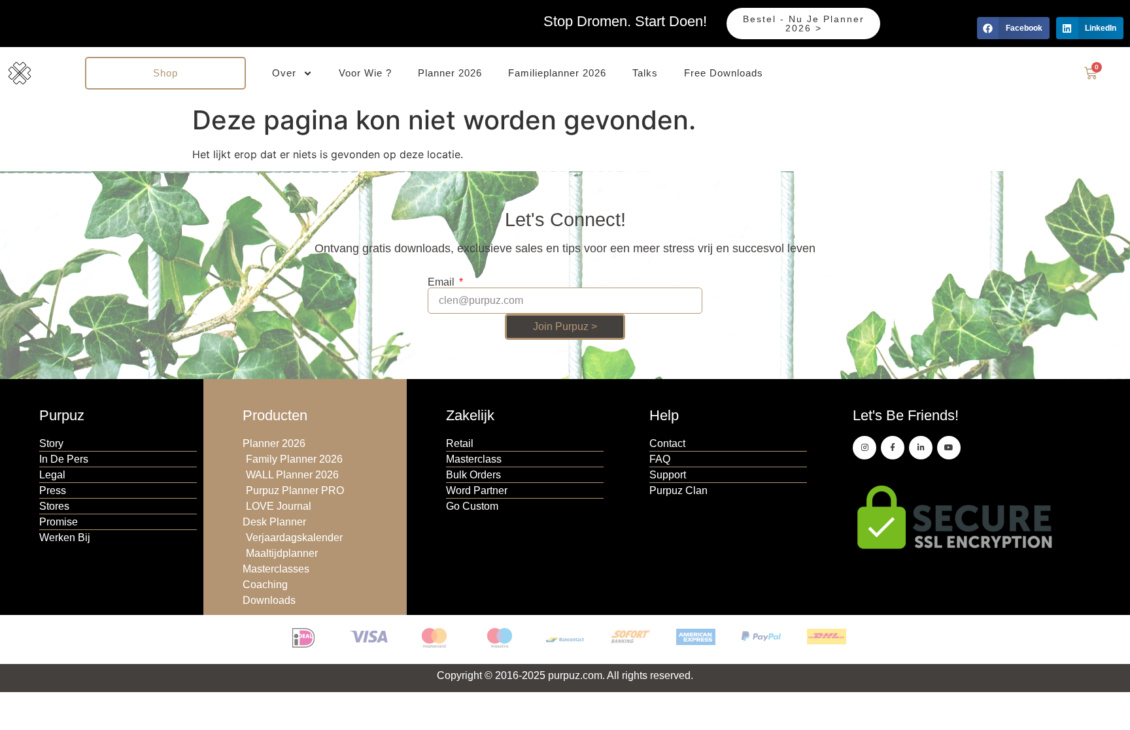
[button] (1013, 28)
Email (442, 282)
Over (284, 72)
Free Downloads (723, 72)
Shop (165, 72)
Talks (645, 72)
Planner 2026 (450, 72)
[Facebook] (892, 447)
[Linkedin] (921, 447)
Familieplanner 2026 (557, 72)
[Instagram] (864, 447)
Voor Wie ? (365, 72)
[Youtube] (949, 447)
